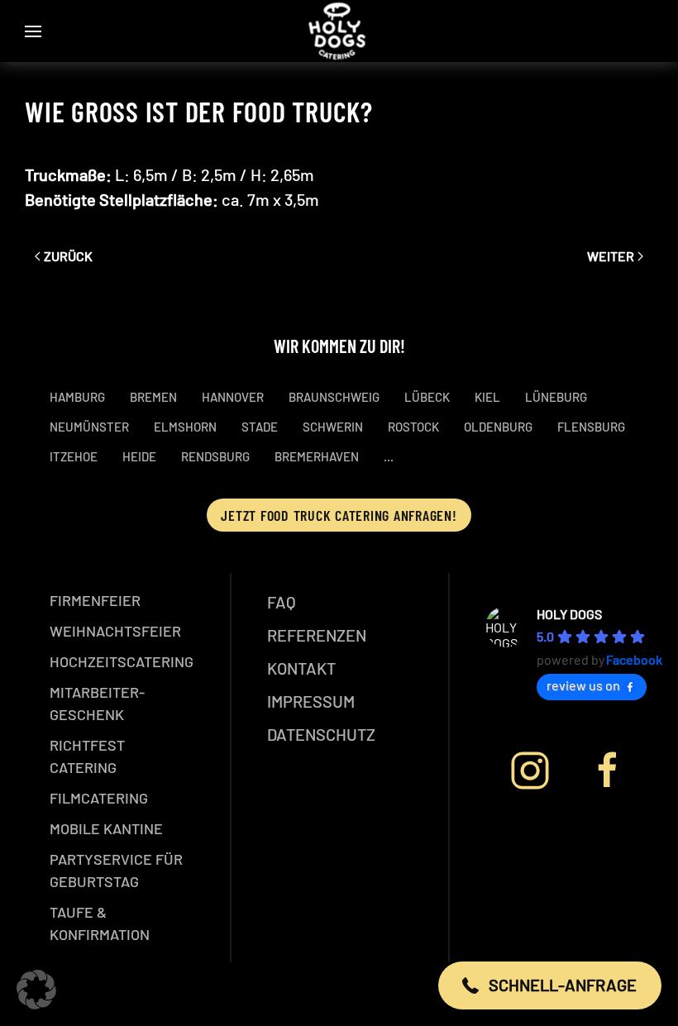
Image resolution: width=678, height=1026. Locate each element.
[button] (33, 31)
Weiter (610, 256)
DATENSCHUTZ (321, 734)
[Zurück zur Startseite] (339, 31)
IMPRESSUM (311, 701)
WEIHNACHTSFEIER (115, 631)
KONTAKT (301, 668)
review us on (583, 685)
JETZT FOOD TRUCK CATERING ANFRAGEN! (338, 515)
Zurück (68, 256)
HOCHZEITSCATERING (121, 661)
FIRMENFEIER (95, 600)
